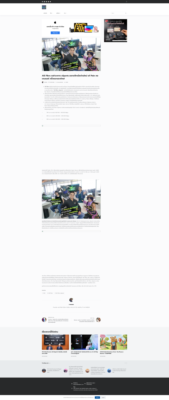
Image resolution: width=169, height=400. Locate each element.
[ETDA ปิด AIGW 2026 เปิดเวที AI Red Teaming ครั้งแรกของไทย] (109, 371)
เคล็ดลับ (58, 13)
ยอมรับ (97, 397)
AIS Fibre (50, 293)
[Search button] (126, 13)
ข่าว (65, 13)
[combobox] (118, 13)
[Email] (50, 1)
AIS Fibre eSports (59, 293)
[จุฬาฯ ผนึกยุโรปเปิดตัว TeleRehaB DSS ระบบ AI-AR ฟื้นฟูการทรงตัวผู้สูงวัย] (84, 342)
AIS (44, 293)
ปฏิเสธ (103, 397)
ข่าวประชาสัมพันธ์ (60, 82)
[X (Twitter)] (44, 1)
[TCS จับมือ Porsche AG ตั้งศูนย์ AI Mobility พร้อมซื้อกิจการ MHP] (55, 342)
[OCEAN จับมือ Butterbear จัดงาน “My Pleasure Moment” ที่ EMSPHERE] (113, 342)
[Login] (126, 1)
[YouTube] (48, 1)
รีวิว (51, 13)
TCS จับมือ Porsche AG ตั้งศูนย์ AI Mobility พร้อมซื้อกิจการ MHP (54, 370)
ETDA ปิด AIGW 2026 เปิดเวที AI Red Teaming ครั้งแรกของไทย (119, 370)
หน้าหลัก (45, 13)
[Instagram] (46, 1)
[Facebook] (42, 1)
